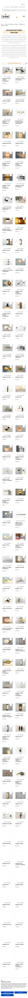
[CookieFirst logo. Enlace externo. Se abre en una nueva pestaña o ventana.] (1, 980)
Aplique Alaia (19, 229)
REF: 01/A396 (20, 626)
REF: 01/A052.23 (7, 606)
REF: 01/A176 (20, 942)
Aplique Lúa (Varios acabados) (18, 782)
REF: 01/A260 (7, 669)
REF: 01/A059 (7, 248)
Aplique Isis (18, 823)
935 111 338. (17, 57)
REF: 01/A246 (7, 842)
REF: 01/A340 (7, 375)
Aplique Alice (18, 904)
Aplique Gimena (6, 924)
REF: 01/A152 (7, 802)
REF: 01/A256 (20, 455)
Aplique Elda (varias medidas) (20, 864)
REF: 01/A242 (20, 757)
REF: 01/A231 (20, 713)
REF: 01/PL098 (20, 395)
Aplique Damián (19, 567)
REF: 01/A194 (20, 822)
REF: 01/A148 (20, 883)
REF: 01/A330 (7, 161)
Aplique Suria (19, 437)
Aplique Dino (5, 545)
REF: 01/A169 (20, 903)
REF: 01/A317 (20, 161)
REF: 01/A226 (20, 691)
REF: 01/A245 (7, 822)
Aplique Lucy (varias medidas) (20, 650)
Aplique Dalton (19, 377)
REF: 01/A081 (20, 206)
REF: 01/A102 (7, 435)
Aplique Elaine (19, 884)
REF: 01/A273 (7, 227)
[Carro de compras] (16, 16)
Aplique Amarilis (19, 101)
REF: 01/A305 (7, 184)
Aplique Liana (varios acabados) (19, 292)
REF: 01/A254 (7, 779)
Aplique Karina (19, 143)
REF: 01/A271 (7, 477)
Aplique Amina (6, 336)
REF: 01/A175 (7, 942)
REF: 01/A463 (7, 395)
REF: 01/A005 (20, 587)
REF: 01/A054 (7, 77)
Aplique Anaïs (6, 250)
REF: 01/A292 (20, 498)
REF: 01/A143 (20, 861)
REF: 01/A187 (20, 669)
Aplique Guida (19, 843)
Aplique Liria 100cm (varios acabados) (19, 524)
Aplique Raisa (6, 397)
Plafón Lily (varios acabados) (20, 79)
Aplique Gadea (19, 944)
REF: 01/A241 (7, 289)
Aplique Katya (6, 964)
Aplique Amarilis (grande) (19, 356)
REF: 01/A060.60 (7, 354)
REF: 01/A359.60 (8, 565)
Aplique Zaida (19, 250)
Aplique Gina (18, 924)
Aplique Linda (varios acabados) (6, 760)
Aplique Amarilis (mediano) (19, 186)
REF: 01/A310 (20, 477)
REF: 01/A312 (20, 375)
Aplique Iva (5, 693)
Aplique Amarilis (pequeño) (6, 208)
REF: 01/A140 (20, 435)
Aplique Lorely (19, 715)
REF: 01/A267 (7, 521)
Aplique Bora (18, 208)
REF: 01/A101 (20, 334)
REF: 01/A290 (7, 141)
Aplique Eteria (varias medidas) (7, 716)
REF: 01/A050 (7, 99)
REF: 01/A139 (7, 312)
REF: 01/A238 (7, 757)
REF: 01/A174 (20, 922)
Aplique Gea (5, 944)
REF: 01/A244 (20, 802)
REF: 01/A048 (7, 334)
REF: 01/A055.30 (21, 99)
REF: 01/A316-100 (20, 521)
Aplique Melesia (6, 649)
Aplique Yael (18, 588)
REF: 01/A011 (20, 248)
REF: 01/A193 (7, 691)
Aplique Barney (19, 500)
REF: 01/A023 (20, 227)
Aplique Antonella (7, 823)
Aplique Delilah (19, 270)
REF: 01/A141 (7, 861)
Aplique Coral (19, 336)
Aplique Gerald (6, 417)
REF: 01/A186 (7, 455)
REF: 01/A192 (7, 119)
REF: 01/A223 (7, 962)
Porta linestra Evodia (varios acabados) (19, 122)
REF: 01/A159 (20, 648)
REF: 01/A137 (20, 119)
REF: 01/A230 (20, 779)
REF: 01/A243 (20, 289)
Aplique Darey (6, 863)
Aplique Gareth (19, 628)
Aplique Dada (19, 479)
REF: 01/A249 (7, 648)
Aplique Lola (18, 736)
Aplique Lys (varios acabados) (7, 270)
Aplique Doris (6, 588)
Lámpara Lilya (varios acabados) (19, 694)
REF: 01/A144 (7, 883)
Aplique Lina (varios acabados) (18, 760)
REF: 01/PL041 (20, 77)
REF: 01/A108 (7, 587)
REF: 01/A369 (20, 606)
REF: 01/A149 (7, 903)
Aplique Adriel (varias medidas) (7, 229)
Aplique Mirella (6, 781)
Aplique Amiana (19, 417)
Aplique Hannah (19, 670)
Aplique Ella (5, 803)
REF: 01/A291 (20, 543)
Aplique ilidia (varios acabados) (5, 501)
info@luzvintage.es (23, 56)
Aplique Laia (5, 291)
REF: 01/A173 (20, 842)
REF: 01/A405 (7, 415)
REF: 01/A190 (20, 962)
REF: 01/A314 (20, 565)
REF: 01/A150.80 (20, 354)
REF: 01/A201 (7, 498)
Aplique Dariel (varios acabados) (19, 164)
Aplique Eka (5, 884)
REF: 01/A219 (20, 141)
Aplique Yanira (6, 522)
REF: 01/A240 (7, 735)
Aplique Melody (6, 843)
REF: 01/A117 (20, 312)
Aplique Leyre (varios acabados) (6, 738)
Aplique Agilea (6, 101)
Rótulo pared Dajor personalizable (7, 629)
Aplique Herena (6, 457)
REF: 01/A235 (7, 268)
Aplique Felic (18, 608)
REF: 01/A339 (7, 543)
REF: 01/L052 (7, 626)
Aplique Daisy (19, 313)
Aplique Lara (18, 803)
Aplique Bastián (6, 143)
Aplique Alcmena (7, 608)
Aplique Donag (6, 377)
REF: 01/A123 (20, 268)
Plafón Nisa (18, 397)
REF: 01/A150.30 (7, 206)
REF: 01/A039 (20, 415)
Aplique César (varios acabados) (6, 187)
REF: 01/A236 (20, 735)
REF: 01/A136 (7, 713)
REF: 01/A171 (7, 922)
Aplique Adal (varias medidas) (7, 479)
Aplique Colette (6, 437)
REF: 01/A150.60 (20, 184)
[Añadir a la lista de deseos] (11, 68)
